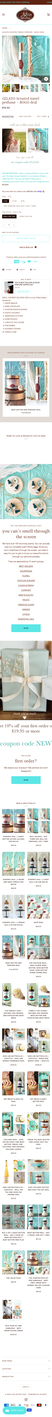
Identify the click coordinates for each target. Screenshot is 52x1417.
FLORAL (26, 576)
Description (8, 116)
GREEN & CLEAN (26, 604)
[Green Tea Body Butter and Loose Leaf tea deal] (38, 1124)
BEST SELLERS (25, 116)
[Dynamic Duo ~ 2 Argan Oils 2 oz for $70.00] (13, 906)
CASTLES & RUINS (26, 580)
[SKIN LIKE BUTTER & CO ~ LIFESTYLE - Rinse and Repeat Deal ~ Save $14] (38, 1040)
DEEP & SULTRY (26, 595)
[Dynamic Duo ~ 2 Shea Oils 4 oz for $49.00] (38, 863)
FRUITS (26, 600)
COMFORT (26, 590)
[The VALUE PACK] (13, 1262)
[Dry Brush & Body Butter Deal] (38, 1083)
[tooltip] (36, 247)
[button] (26, 247)
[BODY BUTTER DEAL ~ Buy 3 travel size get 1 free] (38, 1217)
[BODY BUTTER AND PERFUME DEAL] (26, 383)
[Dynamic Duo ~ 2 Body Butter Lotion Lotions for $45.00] (13, 820)
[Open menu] (6, 14)
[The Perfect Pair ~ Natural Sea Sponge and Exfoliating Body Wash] (13, 995)
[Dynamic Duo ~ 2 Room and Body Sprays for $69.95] (13, 863)
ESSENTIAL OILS (26, 619)
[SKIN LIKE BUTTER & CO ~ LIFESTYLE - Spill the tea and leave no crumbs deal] (13, 1171)
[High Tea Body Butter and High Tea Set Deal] (38, 1171)
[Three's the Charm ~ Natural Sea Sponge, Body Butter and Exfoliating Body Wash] (38, 995)
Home (4, 28)
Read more (4, 184)
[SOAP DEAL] (38, 906)
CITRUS (26, 614)
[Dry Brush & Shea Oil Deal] (13, 1083)
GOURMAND (26, 571)
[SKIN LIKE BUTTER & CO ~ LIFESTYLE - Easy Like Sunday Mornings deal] (13, 1040)
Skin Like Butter (14, 1394)
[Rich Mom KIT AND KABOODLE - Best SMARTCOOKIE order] (13, 1310)
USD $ (25, 1387)
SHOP (26, 628)
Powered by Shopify (37, 1394)
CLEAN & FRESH (26, 585)
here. (36, 547)
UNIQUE (26, 609)
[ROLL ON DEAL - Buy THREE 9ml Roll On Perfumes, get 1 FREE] (38, 820)
